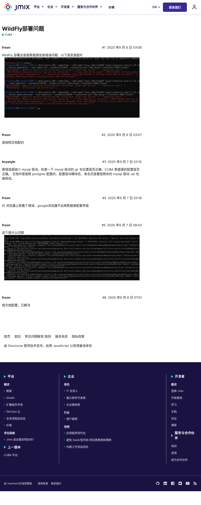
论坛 (174, 418)
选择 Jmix (177, 390)
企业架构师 (73, 404)
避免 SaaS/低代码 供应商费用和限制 (88, 439)
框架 (9, 390)
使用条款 (43, 483)
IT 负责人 (72, 390)
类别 (17, 336)
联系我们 (56, 483)
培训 (174, 446)
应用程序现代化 (76, 433)
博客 (174, 425)
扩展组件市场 (14, 404)
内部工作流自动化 (77, 446)
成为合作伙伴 (179, 459)
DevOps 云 (13, 411)
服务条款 (61, 336)
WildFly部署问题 (23, 28)
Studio (10, 397)
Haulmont (13, 483)
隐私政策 (78, 336)
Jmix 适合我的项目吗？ (20, 439)
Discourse (15, 346)
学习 (174, 404)
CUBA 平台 (11, 455)
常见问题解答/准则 (38, 336)
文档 (174, 411)
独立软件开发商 (76, 397)
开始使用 (176, 397)
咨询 (174, 452)
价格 (111, 7)
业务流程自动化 (16, 418)
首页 (7, 336)
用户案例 (71, 418)
